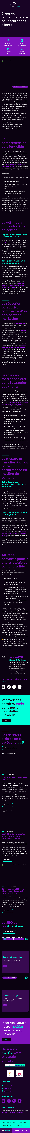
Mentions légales (6, 1125)
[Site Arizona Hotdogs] (26, 978)
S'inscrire (6, 720)
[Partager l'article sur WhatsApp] (20, 687)
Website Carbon (19, 1065)
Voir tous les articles (10, 748)
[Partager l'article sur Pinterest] (9, 687)
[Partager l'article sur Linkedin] (3, 687)
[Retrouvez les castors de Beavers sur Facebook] (20, 1101)
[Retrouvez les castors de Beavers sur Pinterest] (14, 1101)
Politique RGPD (18, 1125)
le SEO (4, 242)
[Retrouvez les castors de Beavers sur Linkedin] (3, 1101)
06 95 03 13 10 (8, 1088)
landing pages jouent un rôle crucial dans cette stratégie (14, 347)
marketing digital (19, 323)
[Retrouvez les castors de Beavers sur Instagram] (9, 1101)
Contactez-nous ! (21, 1130)
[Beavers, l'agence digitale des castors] (15, 4)
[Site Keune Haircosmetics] (26, 939)
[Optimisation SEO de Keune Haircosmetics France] (15, 944)
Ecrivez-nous (8, 1085)
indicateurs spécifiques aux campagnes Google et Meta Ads (14, 533)
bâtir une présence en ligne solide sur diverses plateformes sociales (13, 285)
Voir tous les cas (9, 931)
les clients (23, 330)
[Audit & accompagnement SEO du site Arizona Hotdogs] (15, 983)
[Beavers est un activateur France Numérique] (19, 1073)
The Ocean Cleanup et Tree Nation (12, 1112)
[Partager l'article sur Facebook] (14, 687)
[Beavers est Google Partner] (10, 1074)
